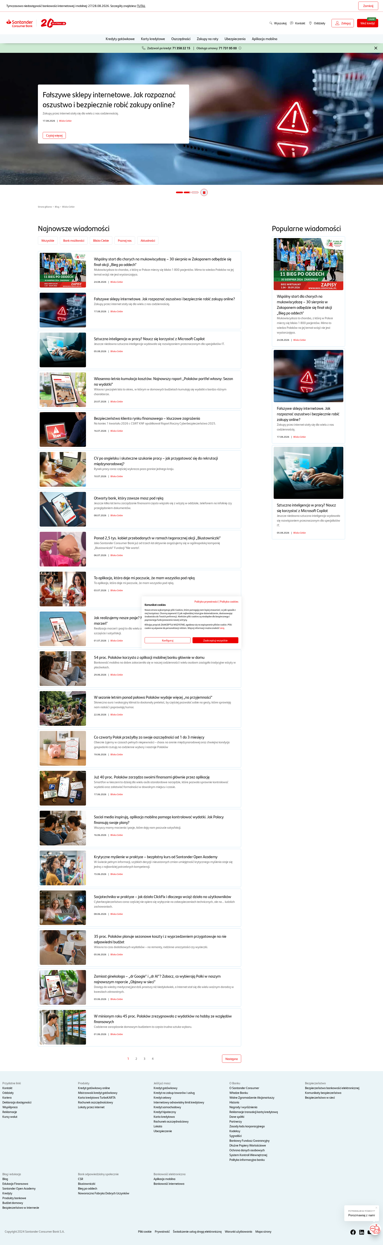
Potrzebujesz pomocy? (361, 1211)
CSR (80, 1178)
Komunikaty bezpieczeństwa (323, 1092)
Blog (57, 206)
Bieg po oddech (87, 1188)
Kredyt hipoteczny (165, 1111)
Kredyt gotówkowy (165, 1087)
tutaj (222, 628)
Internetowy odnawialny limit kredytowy (179, 1102)
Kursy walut (9, 1116)
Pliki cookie (145, 1231)
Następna (231, 1058)
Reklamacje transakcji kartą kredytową (253, 1111)
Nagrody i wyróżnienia (243, 1107)
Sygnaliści (235, 1135)
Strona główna (45, 206)
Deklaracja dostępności (16, 1102)
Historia (234, 1102)
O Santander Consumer (244, 1087)
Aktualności (148, 240)
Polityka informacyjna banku (247, 1159)
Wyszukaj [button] (280, 23)
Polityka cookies (229, 601)
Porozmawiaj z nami (361, 1215)
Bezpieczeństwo (315, 1083)
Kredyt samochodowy (167, 1107)
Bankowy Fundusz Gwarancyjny (249, 1140)
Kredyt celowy (162, 1097)
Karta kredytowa (164, 1116)
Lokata (158, 1126)
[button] (240, 48)
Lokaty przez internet (91, 1107)
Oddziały (8, 1092)
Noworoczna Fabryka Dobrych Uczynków (103, 1193)
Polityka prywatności (206, 601)
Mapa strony (263, 1231)
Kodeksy (234, 1131)
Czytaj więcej (54, 135)
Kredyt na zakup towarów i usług (174, 1092)
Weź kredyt (367, 23)
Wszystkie (47, 240)
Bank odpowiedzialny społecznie (98, 1174)
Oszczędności (181, 38)
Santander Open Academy (19, 1188)
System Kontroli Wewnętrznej (248, 1154)
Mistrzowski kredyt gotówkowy (97, 1092)
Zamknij (368, 5)
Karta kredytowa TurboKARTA (96, 1097)
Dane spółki (236, 1116)
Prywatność (162, 1231)
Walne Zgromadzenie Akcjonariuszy (251, 1097)
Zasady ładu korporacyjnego (247, 1126)
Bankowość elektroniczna (170, 1174)
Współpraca (10, 1107)
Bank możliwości (73, 240)
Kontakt (7, 1087)
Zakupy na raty (207, 38)
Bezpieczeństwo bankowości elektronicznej (332, 1087)
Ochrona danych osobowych (247, 1150)
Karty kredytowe (153, 38)
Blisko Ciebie (68, 206)
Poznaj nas (125, 240)
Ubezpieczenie (163, 1131)
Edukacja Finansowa (15, 1183)
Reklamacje (9, 1111)
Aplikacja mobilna (264, 38)
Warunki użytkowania (238, 1231)
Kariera (7, 1097)
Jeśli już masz (162, 1083)
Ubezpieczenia (235, 38)
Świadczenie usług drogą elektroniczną (197, 1231)
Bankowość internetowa (169, 1183)
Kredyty (7, 1193)
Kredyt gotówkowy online (94, 1087)
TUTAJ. (141, 5)
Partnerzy (235, 1121)
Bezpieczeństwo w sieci (320, 1097)
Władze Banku (238, 1092)
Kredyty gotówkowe (120, 38)
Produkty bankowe (14, 1198)
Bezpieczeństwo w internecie (20, 1207)
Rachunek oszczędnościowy (95, 1102)
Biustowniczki (86, 1183)
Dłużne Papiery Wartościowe (247, 1145)
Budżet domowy (12, 1202)
